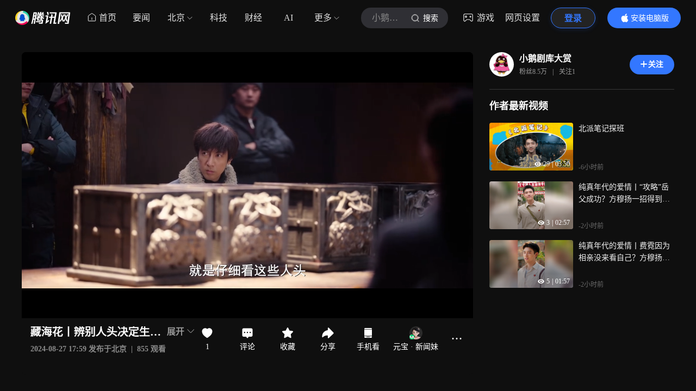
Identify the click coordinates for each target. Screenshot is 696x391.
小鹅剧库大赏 (545, 58)
